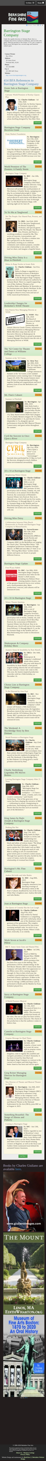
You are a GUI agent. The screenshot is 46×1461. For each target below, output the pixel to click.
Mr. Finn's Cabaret (13, 395)
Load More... (23, 1156)
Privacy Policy (25, 1454)
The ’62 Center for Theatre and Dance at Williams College (17, 351)
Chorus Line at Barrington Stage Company (16, 686)
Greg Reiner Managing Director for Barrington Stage (15, 1075)
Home (40, 3)
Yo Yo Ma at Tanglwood (16, 212)
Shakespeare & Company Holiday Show (16, 644)
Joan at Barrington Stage (16, 903)
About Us (19, 1453)
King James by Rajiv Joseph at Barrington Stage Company (17, 821)
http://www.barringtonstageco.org (16, 75)
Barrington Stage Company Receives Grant (17, 128)
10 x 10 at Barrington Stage (17, 471)
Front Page (38, 88)
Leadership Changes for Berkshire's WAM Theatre (16, 304)
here (18, 1169)
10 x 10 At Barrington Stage (17, 598)
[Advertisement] (23, 1422)
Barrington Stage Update (16, 563)
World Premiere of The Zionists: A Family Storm (16, 167)
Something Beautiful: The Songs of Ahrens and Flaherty (16, 1117)
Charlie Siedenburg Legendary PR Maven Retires (14, 772)
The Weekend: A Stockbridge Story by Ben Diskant (16, 731)
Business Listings (29, 1453)
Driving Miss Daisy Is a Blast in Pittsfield (15, 258)
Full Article (37, 122)
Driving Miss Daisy (13, 518)
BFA (26, 1398)
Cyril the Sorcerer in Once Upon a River (16, 437)
